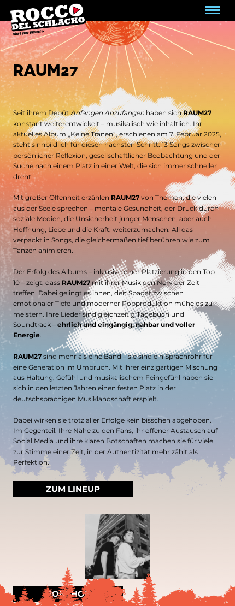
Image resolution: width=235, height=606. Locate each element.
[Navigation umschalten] (213, 10)
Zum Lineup (73, 489)
